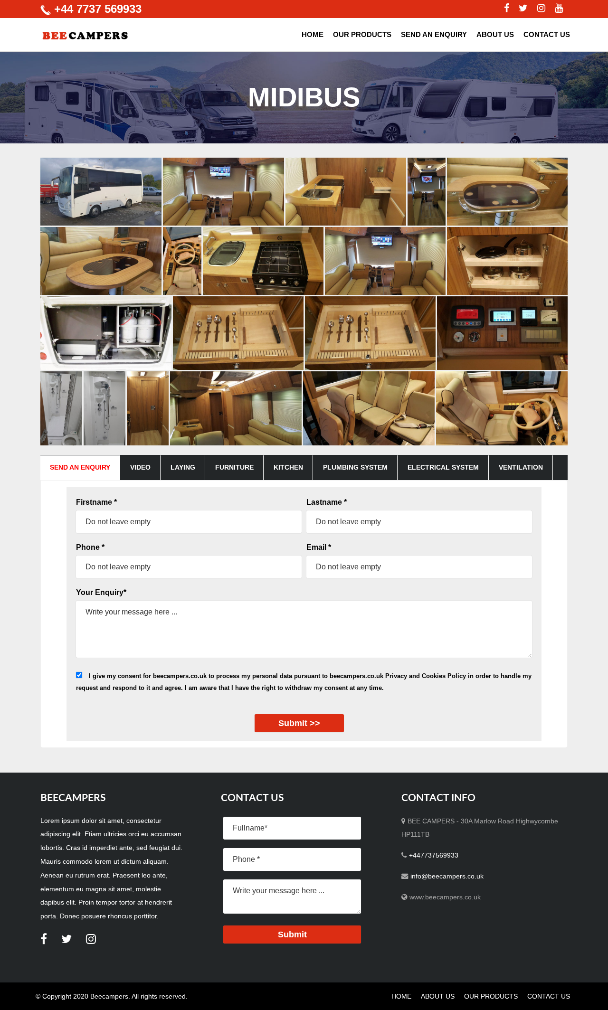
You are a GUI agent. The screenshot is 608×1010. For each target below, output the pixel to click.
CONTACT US (546, 34)
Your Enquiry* (101, 592)
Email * (318, 547)
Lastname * (326, 502)
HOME (312, 34)
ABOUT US (495, 34)
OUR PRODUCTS (362, 34)
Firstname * (96, 502)
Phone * (90, 547)
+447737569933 (433, 855)
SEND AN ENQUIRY (434, 34)
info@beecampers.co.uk (447, 876)
